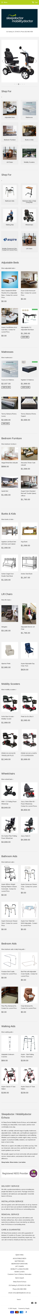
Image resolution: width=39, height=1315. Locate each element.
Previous (2, 61)
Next (36, 61)
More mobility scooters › (8, 689)
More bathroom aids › (8, 862)
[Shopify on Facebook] (32, 1303)
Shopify (14, 1308)
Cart (36, 2)
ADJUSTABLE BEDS (19, 1258)
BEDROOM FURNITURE (19, 1264)
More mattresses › (7, 357)
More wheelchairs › (7, 779)
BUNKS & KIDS (20, 1271)
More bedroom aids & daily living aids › (13, 949)
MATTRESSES (19, 1261)
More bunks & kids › (7, 519)
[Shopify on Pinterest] (36, 1303)
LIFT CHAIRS (19, 1266)
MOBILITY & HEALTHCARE (19, 1269)
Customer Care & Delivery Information (19, 1274)
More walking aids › (7, 1032)
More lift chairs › (6, 600)
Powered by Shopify (23, 1308)
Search (19, 1299)
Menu (5, 2)
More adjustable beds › (8, 268)
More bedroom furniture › (9, 444)
